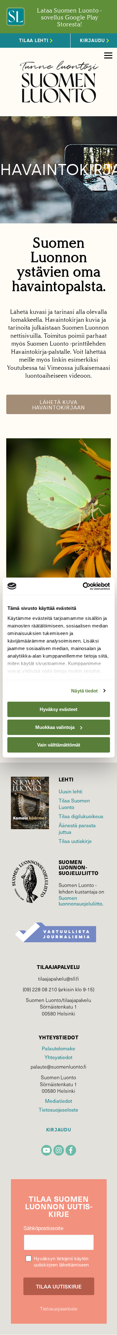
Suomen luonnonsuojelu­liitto (80, 900)
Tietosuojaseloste (58, 1109)
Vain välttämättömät (58, 744)
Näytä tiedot (84, 690)
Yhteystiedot (58, 1057)
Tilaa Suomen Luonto (74, 803)
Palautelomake (58, 1048)
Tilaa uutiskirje (75, 841)
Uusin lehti (70, 791)
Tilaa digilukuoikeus (81, 816)
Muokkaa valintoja (55, 727)
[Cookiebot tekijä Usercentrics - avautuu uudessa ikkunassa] (83, 586)
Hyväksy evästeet (58, 709)
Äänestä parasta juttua (77, 828)
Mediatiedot (58, 1100)
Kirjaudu (58, 1130)
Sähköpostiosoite (43, 1228)
